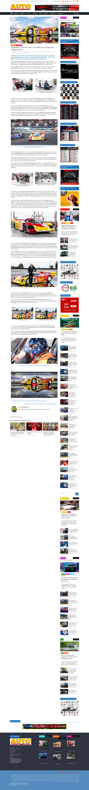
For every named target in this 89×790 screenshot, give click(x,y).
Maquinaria (66, 777)
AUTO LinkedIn (58, 780)
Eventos (67, 573)
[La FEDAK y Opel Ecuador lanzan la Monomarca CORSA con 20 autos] (64, 251)
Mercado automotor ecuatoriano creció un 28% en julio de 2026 (73, 371)
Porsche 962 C (13, 52)
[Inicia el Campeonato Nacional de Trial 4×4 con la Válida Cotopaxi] (69, 642)
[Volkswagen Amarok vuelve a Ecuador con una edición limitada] (64, 682)
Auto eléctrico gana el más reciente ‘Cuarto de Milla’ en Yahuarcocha (73, 246)
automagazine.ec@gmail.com (16, 758)
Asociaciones (50, 779)
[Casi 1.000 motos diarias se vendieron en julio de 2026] (69, 318)
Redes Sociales (39, 780)
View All (76, 17)
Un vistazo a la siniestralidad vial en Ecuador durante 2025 (73, 537)
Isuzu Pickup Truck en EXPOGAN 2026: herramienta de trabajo (73, 440)
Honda (60, 778)
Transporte (30, 774)
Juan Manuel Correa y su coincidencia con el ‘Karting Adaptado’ (41, 403)
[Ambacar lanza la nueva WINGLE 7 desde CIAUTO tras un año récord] (64, 622)
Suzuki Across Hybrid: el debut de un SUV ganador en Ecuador (73, 609)
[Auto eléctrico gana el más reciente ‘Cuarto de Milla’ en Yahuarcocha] (64, 245)
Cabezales (57, 777)
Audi (40, 778)
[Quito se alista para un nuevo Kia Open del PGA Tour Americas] (57, 742)
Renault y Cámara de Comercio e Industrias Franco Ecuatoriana (49, 433)
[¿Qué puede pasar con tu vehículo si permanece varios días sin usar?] (71, 741)
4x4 (62, 653)
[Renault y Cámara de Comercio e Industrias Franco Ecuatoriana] (50, 423)
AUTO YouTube (76, 780)
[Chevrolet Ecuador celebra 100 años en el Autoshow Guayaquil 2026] (64, 361)
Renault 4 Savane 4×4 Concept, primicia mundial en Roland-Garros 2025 (73, 670)
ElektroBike (68, 778)
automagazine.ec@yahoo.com (16, 760)
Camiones (34, 774)
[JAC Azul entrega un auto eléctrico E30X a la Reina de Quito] (64, 630)
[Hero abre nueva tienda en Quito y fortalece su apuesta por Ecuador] (64, 460)
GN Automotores (26, 777)
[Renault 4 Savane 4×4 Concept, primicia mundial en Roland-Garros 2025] (64, 668)
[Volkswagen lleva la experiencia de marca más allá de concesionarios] (64, 475)
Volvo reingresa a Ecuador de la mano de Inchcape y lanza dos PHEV (73, 455)
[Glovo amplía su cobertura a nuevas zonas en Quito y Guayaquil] (18, 423)
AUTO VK (68, 781)
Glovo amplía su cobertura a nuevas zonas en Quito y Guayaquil (18, 434)
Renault (53, 778)
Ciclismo (62, 774)
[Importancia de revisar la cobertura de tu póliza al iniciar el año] (69, 501)
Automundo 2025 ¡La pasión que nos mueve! (73, 543)
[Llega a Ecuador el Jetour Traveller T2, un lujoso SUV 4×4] (64, 689)
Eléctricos (63, 573)
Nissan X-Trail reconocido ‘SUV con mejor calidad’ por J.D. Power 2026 (73, 469)
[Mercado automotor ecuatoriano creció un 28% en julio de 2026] (64, 369)
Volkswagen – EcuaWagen (25, 778)
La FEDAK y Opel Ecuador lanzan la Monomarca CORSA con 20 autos (73, 254)
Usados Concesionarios (51, 775)
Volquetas (62, 777)
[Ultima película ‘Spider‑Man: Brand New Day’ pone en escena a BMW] (64, 392)
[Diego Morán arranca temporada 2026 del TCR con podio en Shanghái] (69, 212)
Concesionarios (76, 778)
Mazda (37, 778)
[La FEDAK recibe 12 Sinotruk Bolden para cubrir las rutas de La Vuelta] (64, 376)
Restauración (18, 52)
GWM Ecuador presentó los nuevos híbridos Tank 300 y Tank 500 (73, 678)
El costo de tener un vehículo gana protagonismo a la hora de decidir (73, 386)
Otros (72, 778)
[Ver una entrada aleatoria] (77, 13)
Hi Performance (15, 780)
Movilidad (63, 25)
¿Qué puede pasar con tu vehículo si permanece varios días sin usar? (69, 29)
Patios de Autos (67, 775)
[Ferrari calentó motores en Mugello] (34, 423)
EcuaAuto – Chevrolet (43, 779)
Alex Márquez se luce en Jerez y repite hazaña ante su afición (73, 240)
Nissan (34, 778)
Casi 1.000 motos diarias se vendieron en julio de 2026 (69, 333)
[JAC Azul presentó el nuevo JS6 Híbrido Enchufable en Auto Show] (64, 346)
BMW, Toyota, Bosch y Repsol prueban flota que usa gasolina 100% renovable (73, 418)
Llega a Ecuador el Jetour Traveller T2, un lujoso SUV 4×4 (73, 691)
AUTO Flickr (72, 781)
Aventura (77, 774)
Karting (54, 774)
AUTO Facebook (52, 780)
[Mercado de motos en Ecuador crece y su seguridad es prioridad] (64, 548)
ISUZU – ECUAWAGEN (16, 778)
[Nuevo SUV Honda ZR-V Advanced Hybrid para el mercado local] (64, 431)
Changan (50, 778)
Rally (46, 774)
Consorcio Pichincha (63, 779)
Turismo (35, 13)
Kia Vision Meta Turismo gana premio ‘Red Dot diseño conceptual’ (73, 426)
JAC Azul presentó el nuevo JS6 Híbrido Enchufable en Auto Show (73, 348)
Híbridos (72, 573)
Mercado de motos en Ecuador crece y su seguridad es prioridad (73, 550)
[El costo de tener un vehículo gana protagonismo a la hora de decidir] (64, 384)
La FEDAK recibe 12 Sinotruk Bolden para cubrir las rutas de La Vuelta (73, 378)
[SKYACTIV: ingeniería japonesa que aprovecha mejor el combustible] (64, 400)
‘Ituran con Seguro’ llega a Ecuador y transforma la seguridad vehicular (73, 530)
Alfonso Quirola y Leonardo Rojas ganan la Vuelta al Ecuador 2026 (36, 1)
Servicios (57, 779)
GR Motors (72, 775)
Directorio (52, 13)
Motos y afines (32, 777)
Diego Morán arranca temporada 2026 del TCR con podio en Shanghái (69, 226)
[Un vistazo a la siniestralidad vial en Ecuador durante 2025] (64, 535)
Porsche (53, 51)
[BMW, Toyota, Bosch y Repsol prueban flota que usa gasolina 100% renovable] (64, 415)
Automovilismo (33, 51)
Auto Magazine (27, 51)
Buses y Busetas (45, 777)
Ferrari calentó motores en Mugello (34, 432)
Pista (17, 45)
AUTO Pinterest (57, 781)
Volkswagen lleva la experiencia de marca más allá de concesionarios (73, 477)
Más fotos (19, 775)
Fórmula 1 (43, 774)
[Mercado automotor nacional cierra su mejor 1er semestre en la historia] (64, 483)
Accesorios (21, 780)
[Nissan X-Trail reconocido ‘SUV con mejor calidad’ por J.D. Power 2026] (64, 467)
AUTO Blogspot (45, 780)
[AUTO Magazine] (11, 13)
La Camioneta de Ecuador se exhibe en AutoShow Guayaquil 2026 (73, 356)
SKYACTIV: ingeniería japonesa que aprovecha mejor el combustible (73, 402)
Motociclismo (58, 774)
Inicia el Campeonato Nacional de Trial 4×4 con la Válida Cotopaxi (69, 656)
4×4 (51, 774)
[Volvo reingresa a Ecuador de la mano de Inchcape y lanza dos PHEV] (64, 452)
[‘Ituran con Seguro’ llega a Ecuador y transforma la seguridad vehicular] (64, 528)
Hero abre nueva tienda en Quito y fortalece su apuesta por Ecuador (73, 462)
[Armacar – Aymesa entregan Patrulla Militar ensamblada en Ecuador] (64, 444)
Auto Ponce (77, 775)
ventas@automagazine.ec (15, 762)
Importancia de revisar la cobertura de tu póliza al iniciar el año (69, 515)
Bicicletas (69, 774)
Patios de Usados (71, 779)
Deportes (22, 13)
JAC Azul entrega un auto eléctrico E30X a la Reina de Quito (73, 632)
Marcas (75, 777)
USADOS (45, 775)
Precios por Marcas (39, 775)
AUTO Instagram (64, 780)
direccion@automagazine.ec (15, 761)
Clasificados (13, 777)
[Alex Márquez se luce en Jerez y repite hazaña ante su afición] (64, 238)
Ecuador (37, 51)
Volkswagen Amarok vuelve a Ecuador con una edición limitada (73, 684)
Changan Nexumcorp (35, 779)
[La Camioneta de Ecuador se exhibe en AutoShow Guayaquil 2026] (64, 353)
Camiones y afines (52, 777)
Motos (28, 13)
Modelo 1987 (49, 51)
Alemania (23, 51)
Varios (40, 13)
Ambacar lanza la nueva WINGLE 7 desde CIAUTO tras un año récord (73, 624)
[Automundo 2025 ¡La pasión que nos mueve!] (64, 542)
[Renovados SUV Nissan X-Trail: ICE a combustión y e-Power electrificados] (64, 407)
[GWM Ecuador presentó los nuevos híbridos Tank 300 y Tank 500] (64, 676)
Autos (78, 777)
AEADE (63, 329)
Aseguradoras (64, 512)
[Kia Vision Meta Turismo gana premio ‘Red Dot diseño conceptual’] (64, 423)
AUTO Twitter (70, 780)
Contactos (60, 13)
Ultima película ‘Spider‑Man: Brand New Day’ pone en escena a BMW (72, 394)
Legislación (77, 781)
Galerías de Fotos (14, 775)
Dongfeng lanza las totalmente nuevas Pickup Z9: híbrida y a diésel (73, 616)
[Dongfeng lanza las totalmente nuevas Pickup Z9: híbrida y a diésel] (64, 614)
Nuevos (46, 13)
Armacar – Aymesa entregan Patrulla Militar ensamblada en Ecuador (73, 447)
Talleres (30, 780)
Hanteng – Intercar (44, 778)
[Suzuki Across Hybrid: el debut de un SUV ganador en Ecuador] (64, 607)
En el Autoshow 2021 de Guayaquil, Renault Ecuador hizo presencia (29, 401)
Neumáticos (77, 779)
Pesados (25, 774)
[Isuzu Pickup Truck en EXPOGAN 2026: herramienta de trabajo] (64, 438)
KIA (31, 778)
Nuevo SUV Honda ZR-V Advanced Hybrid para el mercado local (73, 433)
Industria (15, 13)
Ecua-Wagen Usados (60, 775)
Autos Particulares (19, 777)
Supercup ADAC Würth (25, 52)
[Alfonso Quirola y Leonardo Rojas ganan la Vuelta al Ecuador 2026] (57, 754)
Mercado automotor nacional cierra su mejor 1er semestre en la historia (73, 485)
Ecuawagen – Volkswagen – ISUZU (18, 779)
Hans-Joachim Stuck (43, 51)
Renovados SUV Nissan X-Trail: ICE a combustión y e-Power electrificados (73, 410)
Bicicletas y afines (39, 777)
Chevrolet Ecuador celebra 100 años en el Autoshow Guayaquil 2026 (73, 364)
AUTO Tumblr (63, 781)
